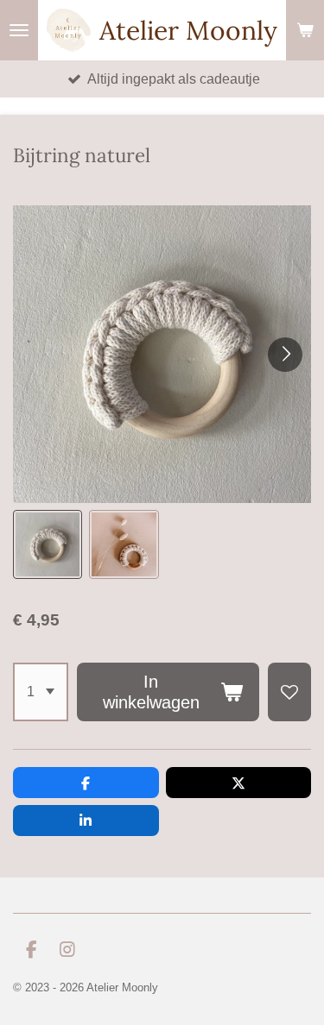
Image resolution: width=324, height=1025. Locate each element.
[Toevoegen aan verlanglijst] (289, 692)
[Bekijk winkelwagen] (305, 30)
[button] (47, 544)
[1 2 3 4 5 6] (40, 692)
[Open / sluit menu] (19, 30)
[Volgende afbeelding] (285, 354)
